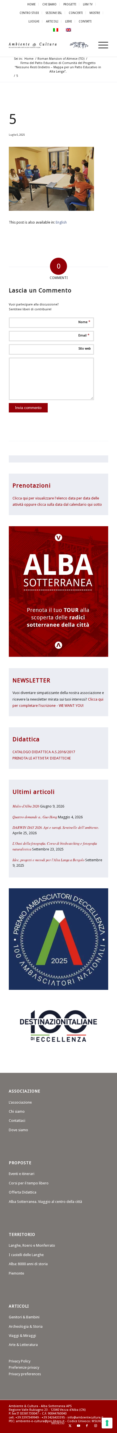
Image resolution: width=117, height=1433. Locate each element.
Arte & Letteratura (23, 1345)
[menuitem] (31, 4)
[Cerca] (87, 45)
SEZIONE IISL (54, 13)
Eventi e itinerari (21, 1174)
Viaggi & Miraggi (22, 1335)
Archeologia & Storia (26, 1326)
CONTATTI (85, 21)
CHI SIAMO (49, 4)
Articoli (52, 21)
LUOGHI (33, 21)
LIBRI (68, 21)
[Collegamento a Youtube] (78, 1426)
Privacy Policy (19, 1361)
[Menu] (100, 45)
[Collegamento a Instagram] (95, 1426)
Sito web (84, 348)
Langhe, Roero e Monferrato (32, 1245)
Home (31, 4)
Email (83, 335)
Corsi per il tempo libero (29, 1183)
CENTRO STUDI (29, 13)
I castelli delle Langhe (26, 1255)
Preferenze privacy (24, 1367)
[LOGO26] (48, 45)
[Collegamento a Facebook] (87, 1426)
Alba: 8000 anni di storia (28, 1264)
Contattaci (17, 1120)
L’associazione (20, 1102)
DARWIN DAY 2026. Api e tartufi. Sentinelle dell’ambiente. (55, 827)
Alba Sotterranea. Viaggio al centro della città (45, 1201)
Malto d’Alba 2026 (25, 806)
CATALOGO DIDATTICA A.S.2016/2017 (43, 752)
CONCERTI (76, 13)
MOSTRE (94, 13)
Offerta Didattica (22, 1192)
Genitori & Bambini (24, 1317)
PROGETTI (69, 4)
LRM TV (88, 4)
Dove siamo (18, 1130)
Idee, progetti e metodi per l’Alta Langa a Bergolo (48, 859)
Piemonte (16, 1273)
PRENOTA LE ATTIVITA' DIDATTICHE (41, 758)
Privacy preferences (25, 1374)
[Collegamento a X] (70, 1426)
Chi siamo (17, 1111)
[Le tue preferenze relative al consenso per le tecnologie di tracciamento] (107, 1423)
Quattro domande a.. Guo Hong (34, 816)
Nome (84, 322)
